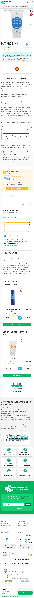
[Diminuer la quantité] (19, 589)
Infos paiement (21, 519)
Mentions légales (22, 525)
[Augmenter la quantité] (31, 589)
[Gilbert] (28, 44)
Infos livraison (21, 521)
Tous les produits (17, 324)
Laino (9, 47)
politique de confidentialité (17, 508)
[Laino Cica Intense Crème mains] (17, 24)
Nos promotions (5, 530)
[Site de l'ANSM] (21, 554)
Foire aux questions (6, 525)
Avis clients (4, 528)
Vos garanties (4, 523)
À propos (3, 519)
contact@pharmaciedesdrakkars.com (19, 578)
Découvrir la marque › (17, 188)
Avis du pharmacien (22, 78)
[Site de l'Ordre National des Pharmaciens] (12, 554)
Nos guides (4, 521)
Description (9, 78)
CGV (19, 528)
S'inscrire (28, 504)
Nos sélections (5, 532)
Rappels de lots (22, 530)
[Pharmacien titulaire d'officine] (9, 583)
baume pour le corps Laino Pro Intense (17, 163)
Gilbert (3, 47)
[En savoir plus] (31, 13)
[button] (31, 37)
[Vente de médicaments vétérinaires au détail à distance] (25, 583)
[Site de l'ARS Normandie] (29, 554)
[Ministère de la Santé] (4, 554)
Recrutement (21, 532)
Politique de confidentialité (24, 523)
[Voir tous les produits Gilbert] (7, 178)
